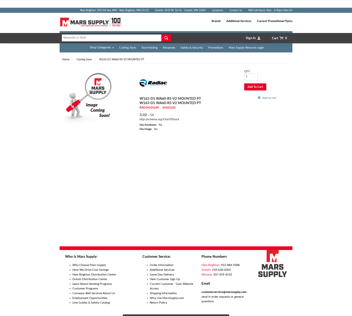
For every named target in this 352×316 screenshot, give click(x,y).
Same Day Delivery (162, 274)
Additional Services (162, 269)
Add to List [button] (269, 97)
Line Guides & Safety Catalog (91, 302)
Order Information (161, 265)
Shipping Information (163, 293)
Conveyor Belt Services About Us (93, 293)
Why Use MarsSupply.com (167, 298)
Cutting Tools (127, 47)
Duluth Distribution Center (89, 279)
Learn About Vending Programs (92, 283)
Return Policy (158, 302)
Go (166, 37)
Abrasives (169, 47)
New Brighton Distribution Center (94, 274)
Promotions (215, 47)
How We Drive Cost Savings (90, 269)
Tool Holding (149, 47)
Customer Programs (85, 288)
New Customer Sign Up (165, 279)
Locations (217, 10)
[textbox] (115, 37)
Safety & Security (192, 47)
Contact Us (235, 10)
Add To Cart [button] (255, 86)
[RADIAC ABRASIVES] (153, 82)
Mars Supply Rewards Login (246, 47)
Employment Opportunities (89, 298)
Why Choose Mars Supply (89, 265)
